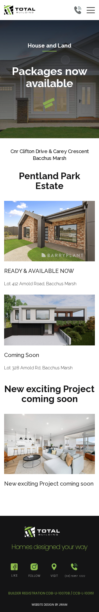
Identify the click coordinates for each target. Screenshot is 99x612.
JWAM (63, 605)
